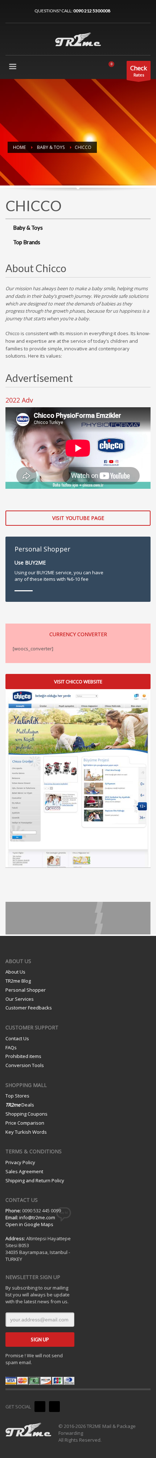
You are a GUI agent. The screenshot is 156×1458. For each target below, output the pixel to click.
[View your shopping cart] (114, 67)
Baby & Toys (28, 227)
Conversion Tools (24, 1065)
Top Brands (26, 242)
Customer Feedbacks (28, 1007)
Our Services (19, 999)
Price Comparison (24, 1123)
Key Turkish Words (26, 1132)
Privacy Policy (20, 1162)
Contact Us (17, 1038)
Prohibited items (23, 1056)
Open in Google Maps (29, 1224)
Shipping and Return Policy (34, 1180)
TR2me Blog (18, 981)
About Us (15, 971)
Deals (19, 1104)
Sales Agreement (24, 1171)
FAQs (11, 1047)
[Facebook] (21, 10)
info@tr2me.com (37, 1217)
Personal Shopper (25, 990)
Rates (138, 71)
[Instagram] (10, 10)
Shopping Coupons (26, 1114)
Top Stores (17, 1095)
